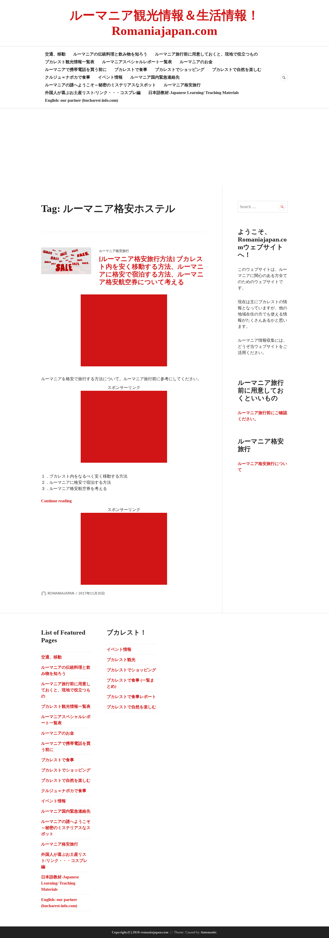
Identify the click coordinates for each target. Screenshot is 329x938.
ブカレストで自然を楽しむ (236, 69)
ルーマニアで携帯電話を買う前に (76, 69)
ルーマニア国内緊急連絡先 (155, 77)
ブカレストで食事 (130, 69)
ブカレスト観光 (121, 659)
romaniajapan (61, 593)
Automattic (208, 932)
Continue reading (56, 501)
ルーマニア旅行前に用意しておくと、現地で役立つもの (206, 54)
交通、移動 (55, 54)
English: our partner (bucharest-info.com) (81, 100)
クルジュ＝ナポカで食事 (67, 77)
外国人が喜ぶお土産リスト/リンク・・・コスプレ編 (93, 92)
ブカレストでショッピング (179, 69)
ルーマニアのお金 (196, 62)
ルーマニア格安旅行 (182, 85)
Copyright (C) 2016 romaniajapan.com (140, 932)
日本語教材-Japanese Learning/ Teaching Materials (193, 92)
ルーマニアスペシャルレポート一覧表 (137, 62)
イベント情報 (110, 77)
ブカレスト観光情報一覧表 (69, 62)
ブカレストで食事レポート (131, 696)
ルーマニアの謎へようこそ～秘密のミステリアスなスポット (100, 85)
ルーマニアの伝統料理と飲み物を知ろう (110, 54)
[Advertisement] (164, 147)
